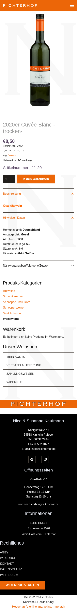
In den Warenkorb (36, 179)
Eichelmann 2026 (38, 528)
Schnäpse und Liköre (16, 302)
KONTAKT (7, 563)
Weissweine (11, 318)
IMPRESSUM (9, 574)
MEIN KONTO (16, 356)
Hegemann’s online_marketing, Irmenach (38, 606)
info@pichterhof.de (43, 448)
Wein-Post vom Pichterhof (38, 534)
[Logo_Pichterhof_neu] (20, 5)
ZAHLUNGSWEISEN (20, 373)
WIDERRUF (15, 382)
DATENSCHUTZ (11, 569)
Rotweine (9, 290)
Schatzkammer (13, 296)
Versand (12, 155)
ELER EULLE (38, 522)
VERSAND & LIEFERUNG (24, 365)
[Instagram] (45, 459)
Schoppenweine (13, 307)
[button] (72, 5)
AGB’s (4, 552)
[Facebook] (32, 459)
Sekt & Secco (12, 313)
